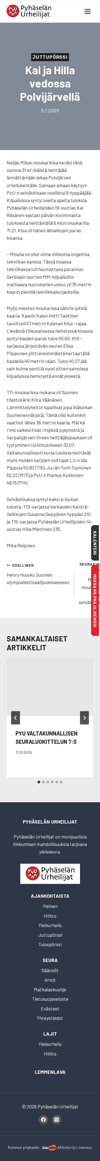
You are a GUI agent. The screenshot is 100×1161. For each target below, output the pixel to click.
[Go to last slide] (15, 717)
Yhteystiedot (50, 1018)
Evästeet (50, 1008)
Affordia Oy (67, 1147)
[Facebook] (43, 1119)
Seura (50, 960)
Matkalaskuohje (50, 989)
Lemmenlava (50, 1072)
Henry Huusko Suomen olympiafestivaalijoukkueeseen (38, 574)
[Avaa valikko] (87, 11)
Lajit (50, 1034)
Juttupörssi (50, 57)
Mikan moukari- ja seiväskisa (89, 583)
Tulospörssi (50, 944)
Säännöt (50, 970)
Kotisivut (15, 1147)
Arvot (50, 979)
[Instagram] (56, 1119)
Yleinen (50, 906)
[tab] (39, 782)
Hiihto (50, 916)
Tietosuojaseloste (50, 999)
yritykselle (31, 1147)
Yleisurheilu (50, 925)
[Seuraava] (84, 717)
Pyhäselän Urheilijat (50, 822)
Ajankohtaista (50, 896)
